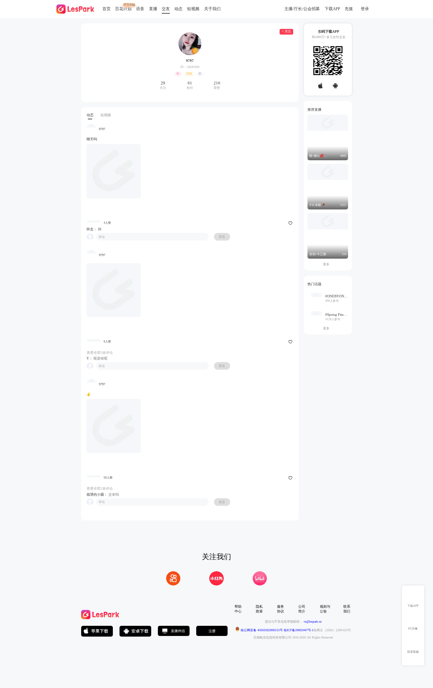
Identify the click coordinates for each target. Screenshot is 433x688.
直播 (153, 9)
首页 (106, 9)
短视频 (193, 9)
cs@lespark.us (313, 621)
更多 (328, 264)
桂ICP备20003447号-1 (298, 630)
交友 (166, 9)
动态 (178, 9)
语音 (140, 9)
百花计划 (123, 9)
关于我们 (212, 9)
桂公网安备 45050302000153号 (261, 630)
